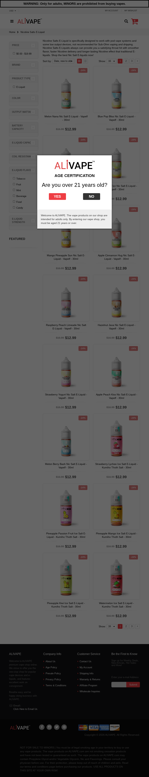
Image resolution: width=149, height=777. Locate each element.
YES (57, 196)
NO (91, 196)
